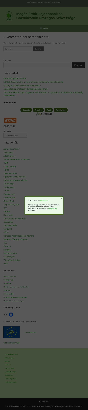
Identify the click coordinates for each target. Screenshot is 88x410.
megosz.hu (44, 200)
